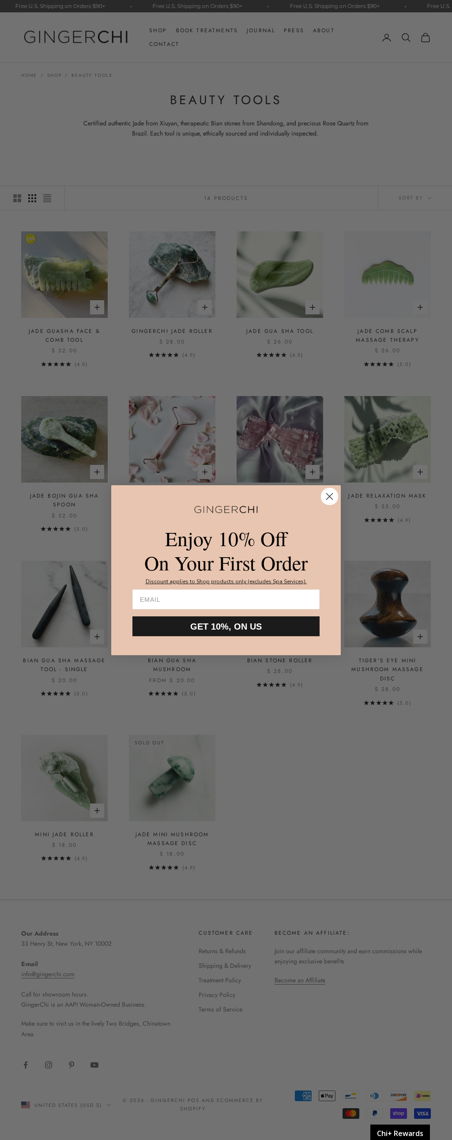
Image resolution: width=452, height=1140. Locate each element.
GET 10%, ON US (226, 626)
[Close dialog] (329, 496)
